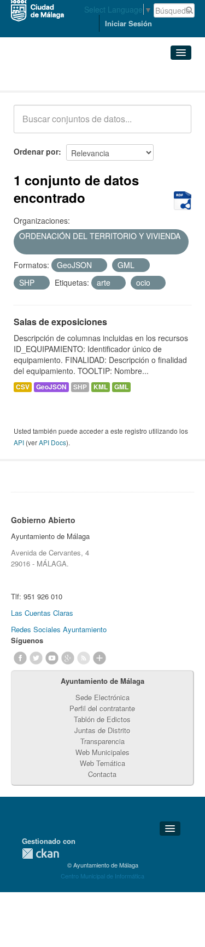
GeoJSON (51, 387)
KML (100, 387)
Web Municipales (102, 752)
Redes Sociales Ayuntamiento (59, 629)
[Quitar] (23, 247)
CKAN (40, 853)
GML (121, 387)
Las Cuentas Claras (42, 613)
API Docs (52, 442)
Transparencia (102, 741)
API (19, 442)
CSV (23, 387)
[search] (175, 125)
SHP (80, 387)
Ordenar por (36, 151)
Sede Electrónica (102, 697)
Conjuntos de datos (62, 77)
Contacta (102, 774)
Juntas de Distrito (102, 730)
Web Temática (102, 763)
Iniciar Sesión (128, 23)
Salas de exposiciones (60, 321)
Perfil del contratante (102, 708)
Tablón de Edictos (102, 719)
